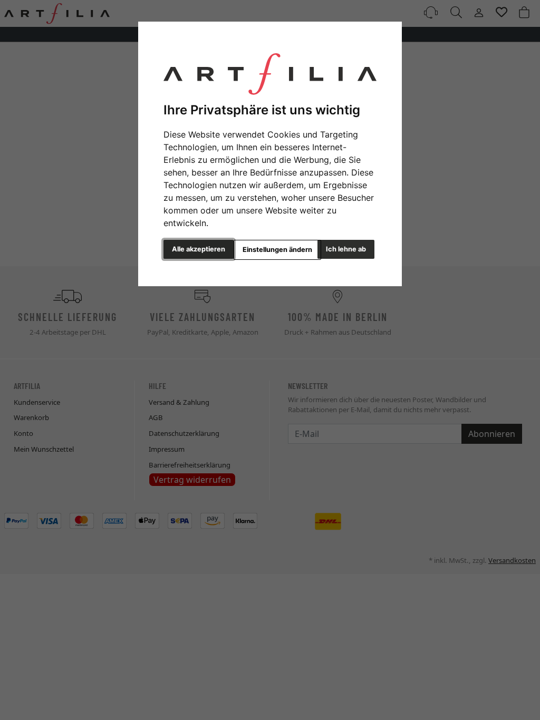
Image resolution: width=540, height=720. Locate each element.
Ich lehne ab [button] (346, 249)
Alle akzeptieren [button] (198, 249)
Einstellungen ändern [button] (277, 250)
